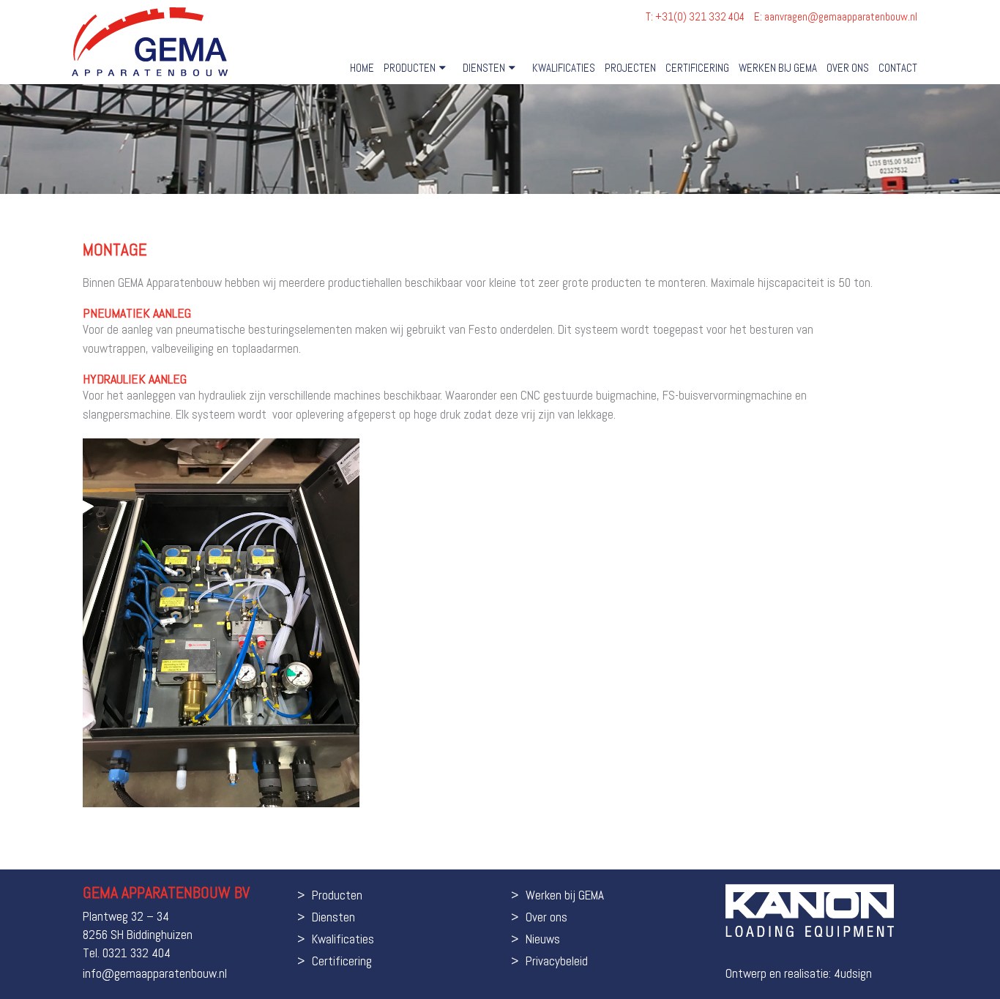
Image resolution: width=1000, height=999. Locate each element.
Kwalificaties (563, 68)
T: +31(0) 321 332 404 (696, 16)
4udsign (853, 973)
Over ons (848, 68)
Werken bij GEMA (778, 68)
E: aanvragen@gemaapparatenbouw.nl (835, 16)
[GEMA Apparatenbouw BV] (150, 41)
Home (362, 68)
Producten (410, 68)
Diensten (484, 68)
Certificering (697, 68)
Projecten (630, 68)
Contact (897, 68)
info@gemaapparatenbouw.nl (155, 973)
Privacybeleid (557, 961)
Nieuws (543, 939)
